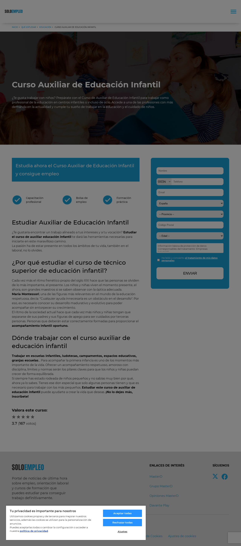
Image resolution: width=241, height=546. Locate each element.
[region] (76, 522)
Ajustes (122, 531)
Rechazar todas (122, 522)
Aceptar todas (122, 513)
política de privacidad (34, 530)
